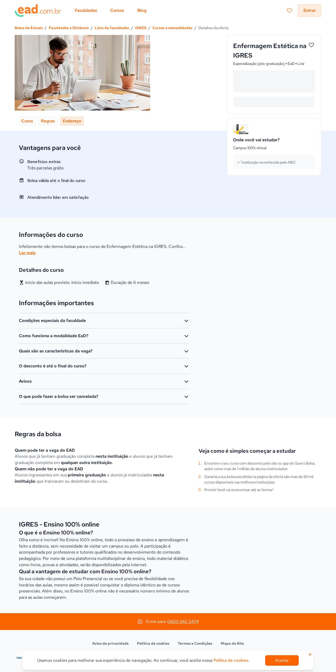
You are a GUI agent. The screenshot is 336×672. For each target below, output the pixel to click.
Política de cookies (153, 643)
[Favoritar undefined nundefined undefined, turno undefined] (311, 45)
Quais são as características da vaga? (55, 351)
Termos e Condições (195, 643)
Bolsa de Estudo (29, 27)
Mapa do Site (232, 643)
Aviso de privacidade (110, 643)
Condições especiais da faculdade (52, 320)
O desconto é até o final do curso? (52, 366)
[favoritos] (289, 10)
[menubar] (110, 10)
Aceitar (282, 660)
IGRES (140, 27)
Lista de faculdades (112, 27)
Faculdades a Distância (69, 27)
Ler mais (27, 253)
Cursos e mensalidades (172, 27)
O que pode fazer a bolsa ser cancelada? (58, 396)
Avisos (25, 381)
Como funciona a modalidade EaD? (53, 335)
